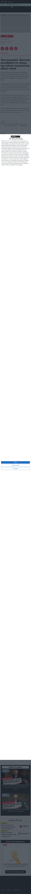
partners (9, 140)
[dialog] (15, 447)
